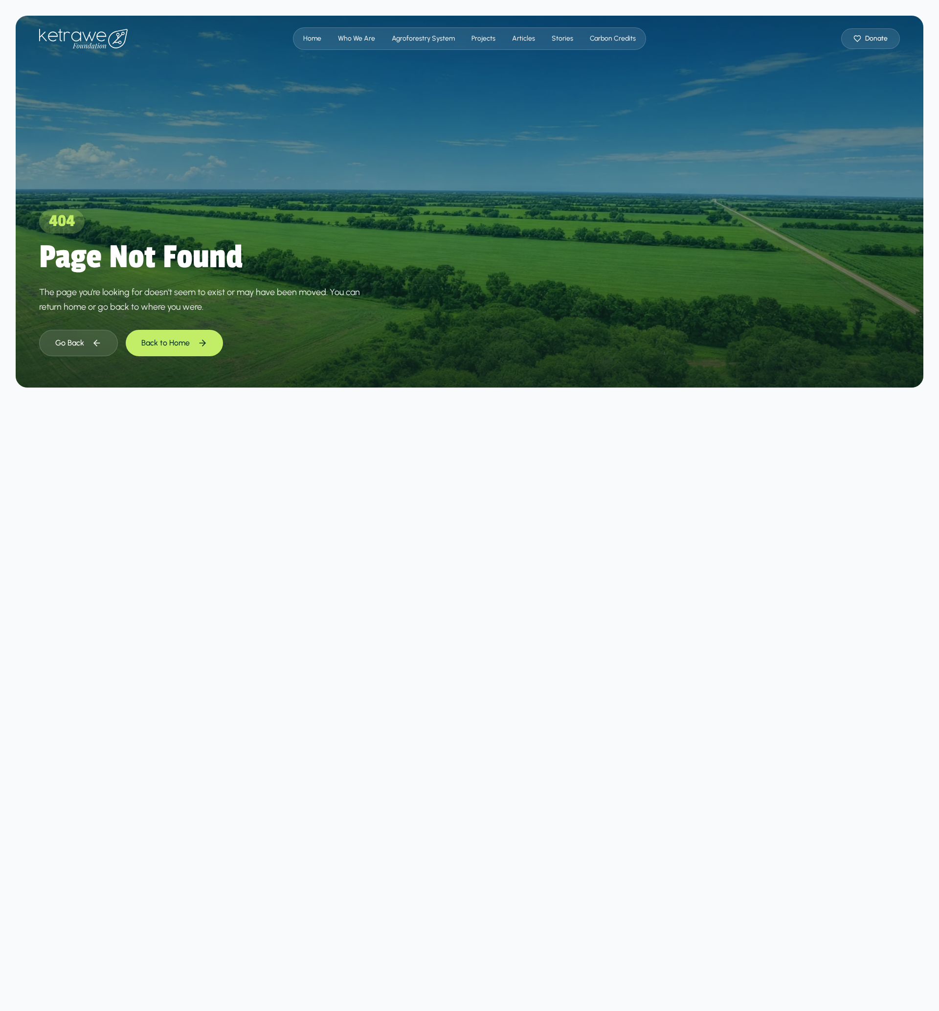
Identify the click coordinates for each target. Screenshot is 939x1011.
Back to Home (165, 342)
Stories (562, 38)
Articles (523, 38)
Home (312, 38)
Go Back (69, 342)
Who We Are (356, 38)
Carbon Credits (613, 38)
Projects (483, 38)
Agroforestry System (423, 38)
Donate (876, 38)
